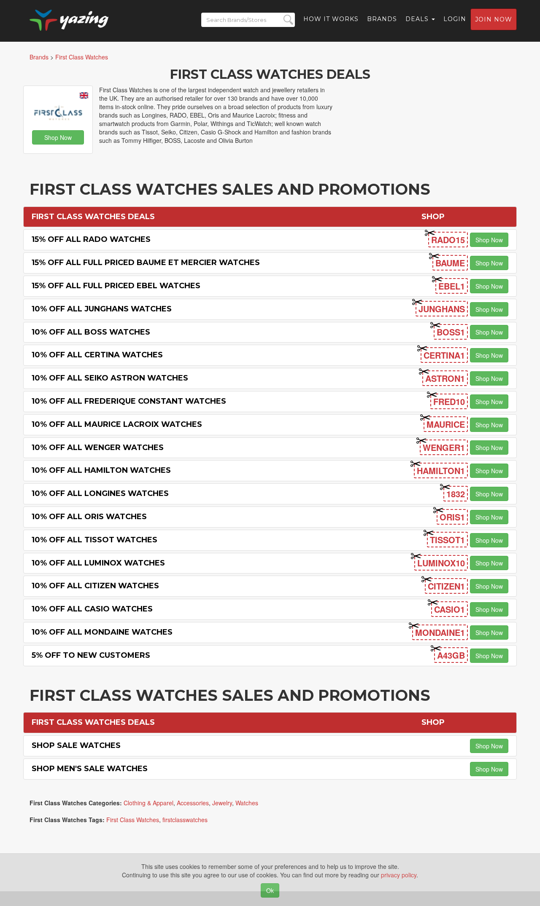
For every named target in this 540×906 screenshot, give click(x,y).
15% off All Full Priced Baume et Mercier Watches (146, 262)
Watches (246, 803)
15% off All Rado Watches (91, 239)
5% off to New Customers (91, 655)
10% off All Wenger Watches (98, 447)
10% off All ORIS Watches (89, 516)
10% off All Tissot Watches (94, 539)
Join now (493, 19)
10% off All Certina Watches (97, 354)
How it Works (331, 19)
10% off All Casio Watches (92, 609)
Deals (418, 19)
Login (454, 19)
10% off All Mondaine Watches (102, 632)
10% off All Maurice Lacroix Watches (117, 424)
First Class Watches (132, 819)
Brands (382, 19)
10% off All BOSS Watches (91, 332)
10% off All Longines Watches (100, 493)
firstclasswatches (185, 819)
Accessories (193, 803)
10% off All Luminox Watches (98, 563)
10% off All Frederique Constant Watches (129, 401)
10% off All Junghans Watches (102, 309)
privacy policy (398, 875)
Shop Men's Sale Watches (90, 768)
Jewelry (222, 803)
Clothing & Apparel (148, 803)
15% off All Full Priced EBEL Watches (116, 285)
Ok (270, 890)
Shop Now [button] (58, 137)
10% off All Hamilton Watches (101, 470)
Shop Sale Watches (76, 745)
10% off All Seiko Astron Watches (110, 378)
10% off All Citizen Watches (95, 585)
